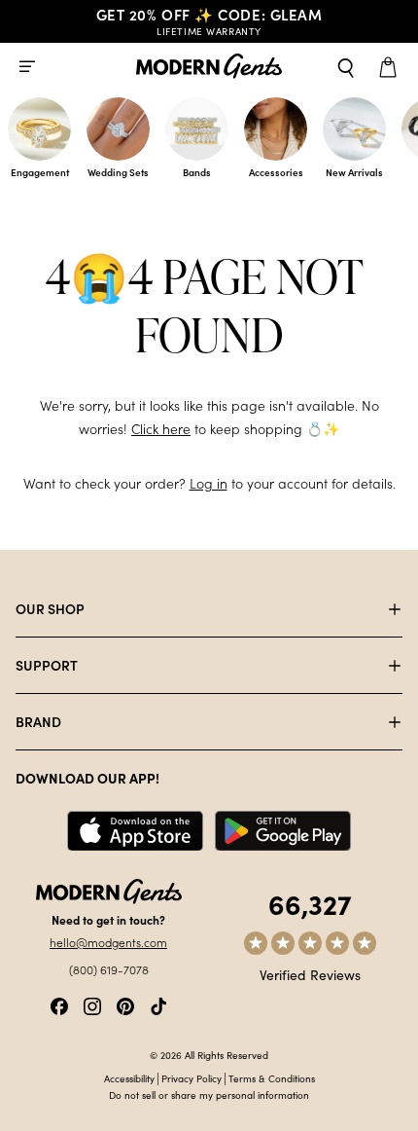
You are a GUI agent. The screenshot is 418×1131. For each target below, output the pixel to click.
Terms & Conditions (271, 1078)
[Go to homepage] (209, 67)
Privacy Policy (191, 1078)
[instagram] (92, 1004)
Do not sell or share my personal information (209, 1095)
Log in (208, 483)
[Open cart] (390, 66)
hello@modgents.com (108, 942)
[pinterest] (125, 1004)
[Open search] (346, 66)
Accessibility (129, 1078)
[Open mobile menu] (27, 66)
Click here (161, 429)
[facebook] (59, 1004)
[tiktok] (158, 1004)
